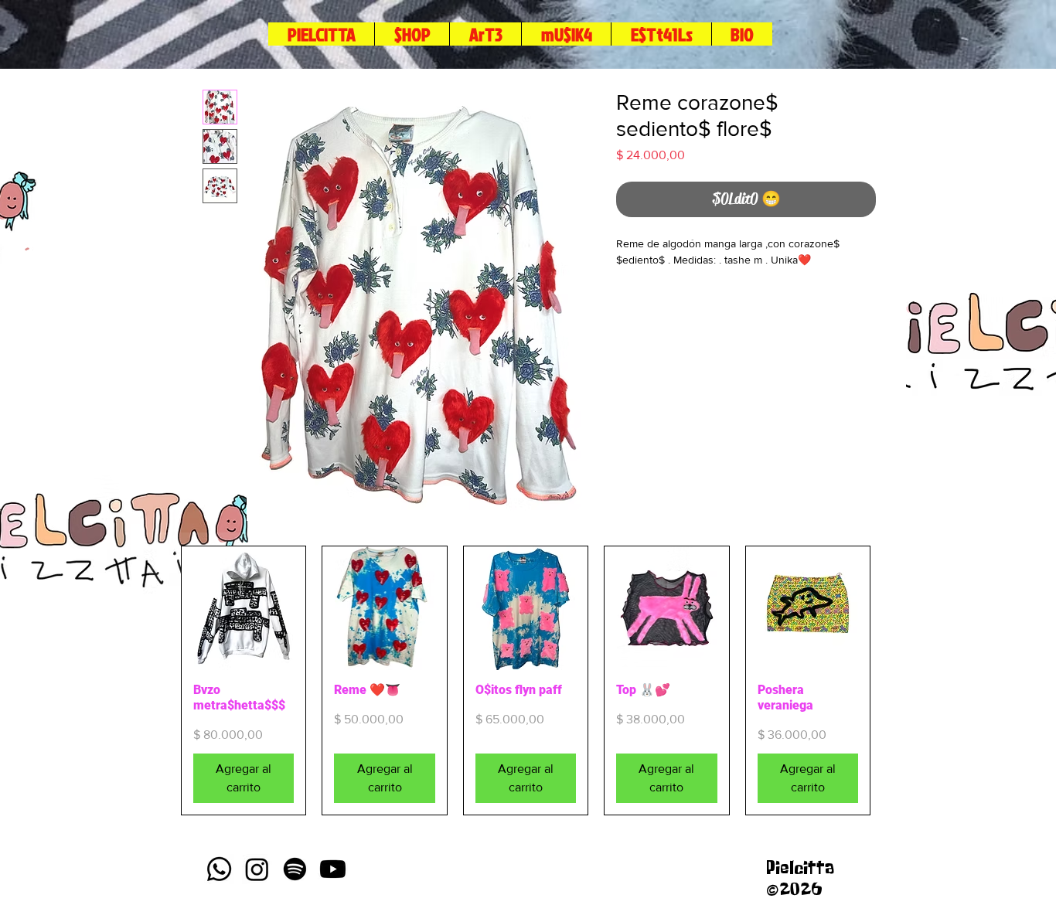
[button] (661, 34)
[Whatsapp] (219, 869)
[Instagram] (257, 869)
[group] (525, 680)
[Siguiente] (893, 681)
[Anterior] (158, 681)
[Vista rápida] (243, 608)
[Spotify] (295, 869)
